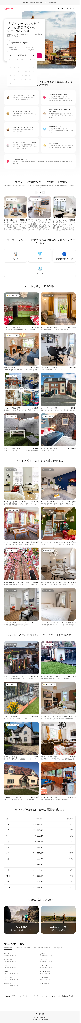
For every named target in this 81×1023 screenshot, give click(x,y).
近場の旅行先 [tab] (8, 948)
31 (14, 83)
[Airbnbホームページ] (9, 8)
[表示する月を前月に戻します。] (10, 55)
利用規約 (45, 1020)
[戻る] (36, 192)
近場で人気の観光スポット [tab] (42, 948)
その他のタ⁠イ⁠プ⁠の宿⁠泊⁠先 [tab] (23, 948)
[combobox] (25, 43)
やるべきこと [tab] (58, 948)
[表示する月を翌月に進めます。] (33, 55)
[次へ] (43, 192)
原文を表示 (52, 2)
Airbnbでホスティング (66, 8)
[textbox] (16, 49)
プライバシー (36, 1020)
